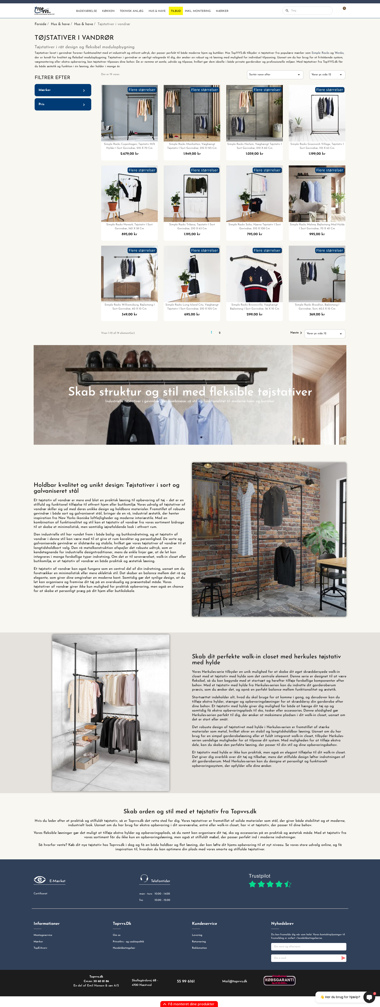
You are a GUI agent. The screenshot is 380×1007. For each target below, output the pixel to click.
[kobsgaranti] (279, 980)
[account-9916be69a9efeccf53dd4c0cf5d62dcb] (335, 10)
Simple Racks (320, 53)
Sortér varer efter (275, 74)
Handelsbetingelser (124, 948)
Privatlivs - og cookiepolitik (128, 941)
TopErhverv (40, 948)
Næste (296, 332)
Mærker (38, 941)
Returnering (199, 941)
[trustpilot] (270, 881)
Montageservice (43, 935)
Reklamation (199, 948)
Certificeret (40, 893)
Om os (116, 935)
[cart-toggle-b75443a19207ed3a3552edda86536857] (342, 10)
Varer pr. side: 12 (327, 74)
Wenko (339, 53)
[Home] (70, 11)
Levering (197, 935)
